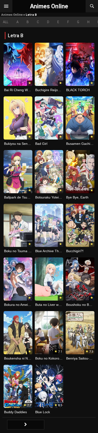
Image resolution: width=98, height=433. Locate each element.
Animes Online (12, 14)
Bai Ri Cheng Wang (18, 90)
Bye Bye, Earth (77, 197)
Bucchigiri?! (74, 251)
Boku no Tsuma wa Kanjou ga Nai (29, 251)
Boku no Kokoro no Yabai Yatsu (59, 358)
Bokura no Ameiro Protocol (24, 305)
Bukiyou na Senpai (18, 144)
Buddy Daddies (15, 412)
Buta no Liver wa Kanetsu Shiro (59, 305)
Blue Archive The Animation (55, 251)
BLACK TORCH (78, 90)
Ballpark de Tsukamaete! (22, 197)
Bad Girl (41, 144)
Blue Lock (42, 412)
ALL (5, 22)
